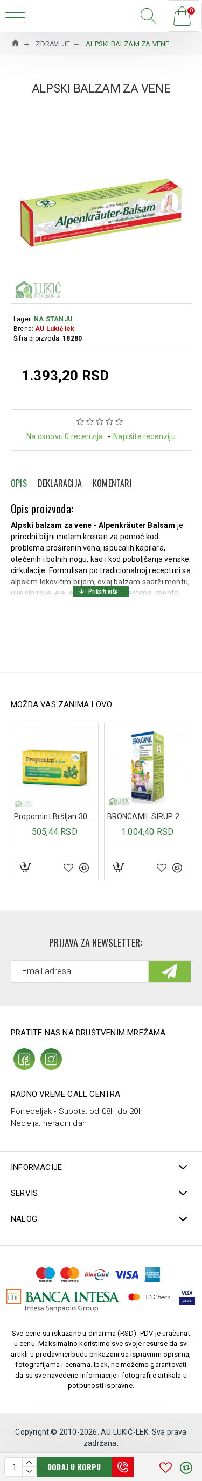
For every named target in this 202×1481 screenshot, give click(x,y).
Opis (19, 483)
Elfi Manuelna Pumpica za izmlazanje (156, 816)
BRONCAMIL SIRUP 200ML (63, 816)
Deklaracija (60, 483)
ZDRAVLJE (53, 44)
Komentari (112, 483)
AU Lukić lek (54, 329)
